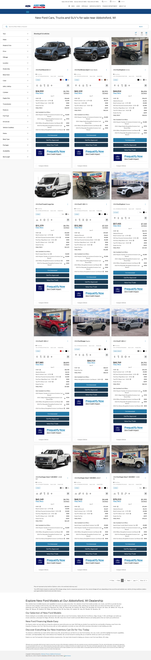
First (112, 580)
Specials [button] (85, 6)
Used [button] (78, 6)
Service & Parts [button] (95, 6)
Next (129, 580)
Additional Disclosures (55, 654)
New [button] (73, 6)
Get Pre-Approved (52, 140)
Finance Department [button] (110, 6)
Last (134, 580)
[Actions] (67, 69)
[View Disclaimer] (51, 85)
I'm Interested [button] (52, 135)
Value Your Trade (52, 145)
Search (141, 26)
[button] (69, 51)
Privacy (47, 654)
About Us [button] (122, 6)
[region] (52, 115)
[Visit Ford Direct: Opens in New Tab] (67, 655)
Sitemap (43, 654)
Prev (118, 580)
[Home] (69, 6)
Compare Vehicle (43, 166)
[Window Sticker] (68, 85)
